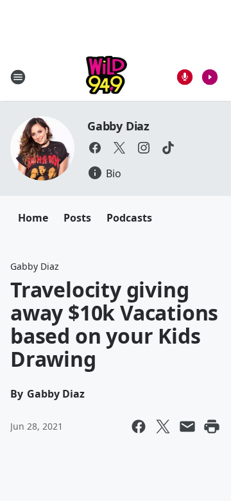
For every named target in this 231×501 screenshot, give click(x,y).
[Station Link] (106, 77)
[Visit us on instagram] (143, 147)
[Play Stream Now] (210, 77)
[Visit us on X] (119, 147)
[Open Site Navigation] (18, 77)
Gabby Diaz (118, 126)
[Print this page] (212, 426)
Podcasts (129, 218)
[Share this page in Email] (187, 426)
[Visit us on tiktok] (168, 147)
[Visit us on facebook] (95, 147)
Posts (77, 218)
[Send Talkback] (185, 77)
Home (33, 218)
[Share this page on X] (163, 426)
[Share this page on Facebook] (139, 426)
